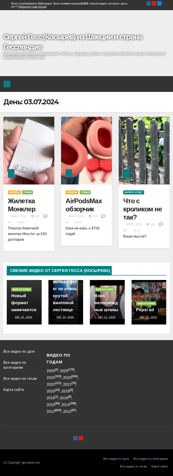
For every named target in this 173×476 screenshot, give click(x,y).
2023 (67, 378)
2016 (64, 398)
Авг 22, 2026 (23, 317)
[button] (155, 84)
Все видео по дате (19, 351)
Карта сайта (13, 390)
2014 (65, 405)
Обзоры (14, 192)
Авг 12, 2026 (106, 317)
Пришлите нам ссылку (32, 6)
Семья (27, 192)
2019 (65, 391)
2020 (51, 391)
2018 (51, 398)
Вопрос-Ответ (134, 192)
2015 (51, 405)
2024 (51, 378)
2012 (67, 411)
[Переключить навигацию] (165, 84)
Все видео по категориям (150, 458)
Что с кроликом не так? (142, 209)
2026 (51, 371)
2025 (64, 371)
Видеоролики (21, 289)
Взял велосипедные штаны (106, 302)
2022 (51, 384)
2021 (67, 384)
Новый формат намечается (23, 302)
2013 (51, 411)
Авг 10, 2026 (148, 317)
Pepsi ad (145, 309)
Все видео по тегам (20, 378)
